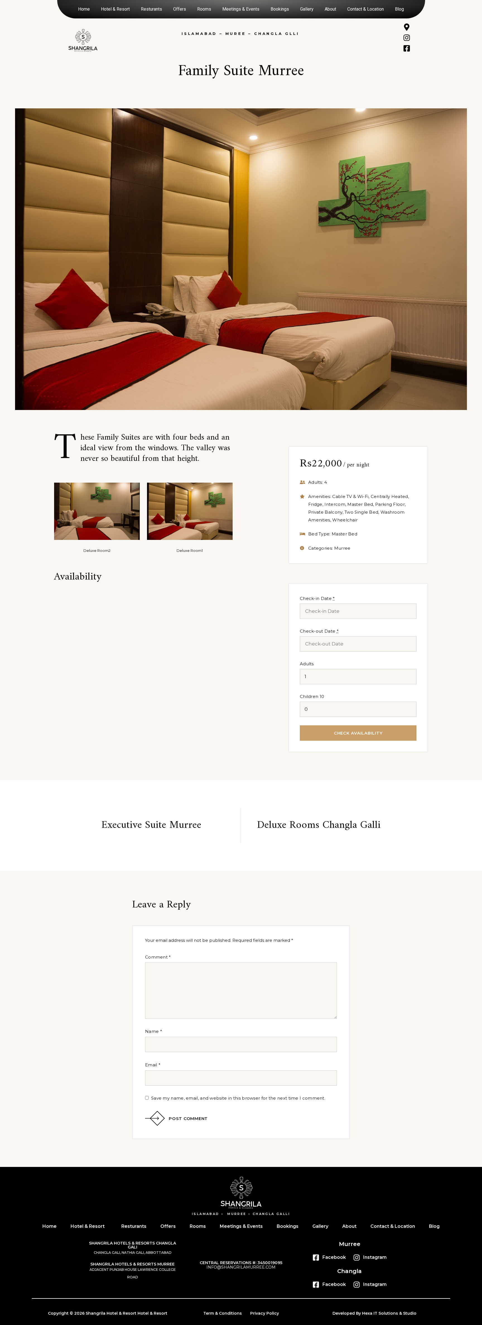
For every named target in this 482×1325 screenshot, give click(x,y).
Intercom (334, 504)
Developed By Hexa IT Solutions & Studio (374, 1313)
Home (84, 9)
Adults (307, 663)
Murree (342, 548)
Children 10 (312, 696)
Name (153, 1031)
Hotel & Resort (115, 9)
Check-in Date (317, 598)
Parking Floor (390, 504)
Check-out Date (319, 631)
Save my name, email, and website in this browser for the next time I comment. (238, 1098)
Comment (158, 957)
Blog (399, 9)
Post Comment (188, 1118)
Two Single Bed (361, 512)
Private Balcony (325, 512)
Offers (179, 9)
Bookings (280, 9)
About (330, 9)
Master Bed (360, 504)
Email (152, 1064)
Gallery (307, 9)
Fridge (315, 504)
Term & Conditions (222, 1313)
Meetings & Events (240, 9)
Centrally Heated (389, 496)
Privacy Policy (264, 1313)
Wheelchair (345, 520)
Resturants (151, 9)
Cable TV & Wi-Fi (350, 496)
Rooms (204, 9)
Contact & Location (365, 9)
